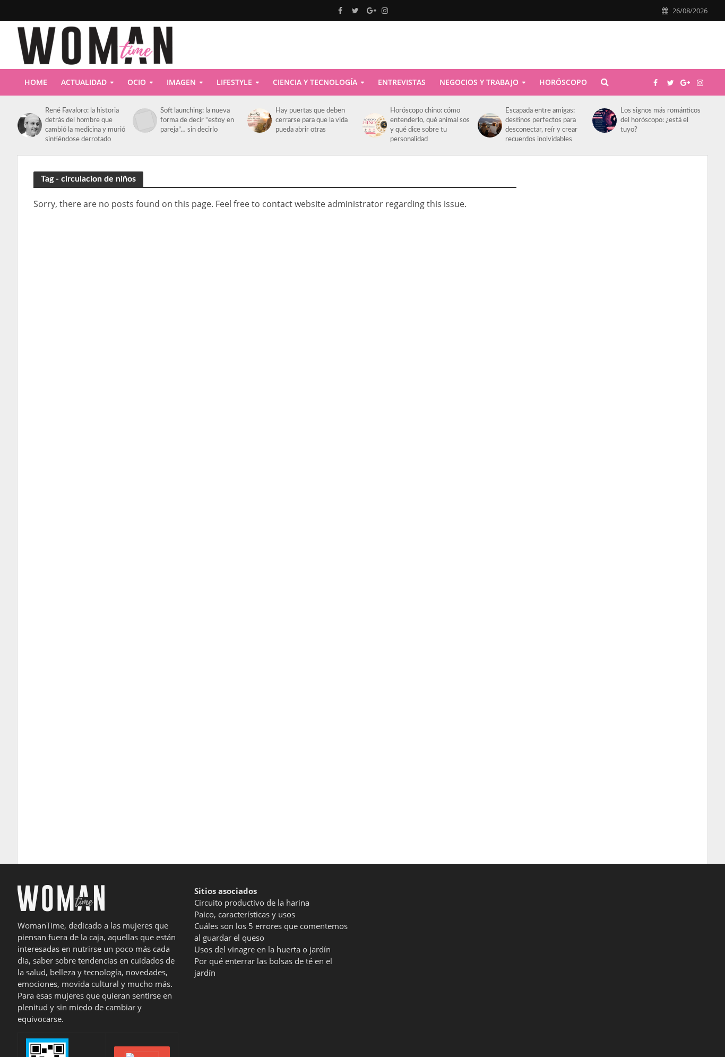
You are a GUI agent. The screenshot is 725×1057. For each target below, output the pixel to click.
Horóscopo (563, 82)
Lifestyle (234, 82)
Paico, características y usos (244, 914)
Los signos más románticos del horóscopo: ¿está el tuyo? (660, 120)
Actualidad (84, 82)
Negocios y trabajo (479, 82)
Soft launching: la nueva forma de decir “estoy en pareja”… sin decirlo (197, 120)
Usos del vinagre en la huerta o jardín (262, 949)
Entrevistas (402, 82)
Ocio (136, 82)
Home (35, 82)
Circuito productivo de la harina (251, 902)
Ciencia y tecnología (315, 82)
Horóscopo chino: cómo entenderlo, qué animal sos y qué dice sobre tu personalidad (430, 125)
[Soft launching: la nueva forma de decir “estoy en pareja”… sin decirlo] (144, 120)
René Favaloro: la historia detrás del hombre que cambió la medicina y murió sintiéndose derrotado (85, 125)
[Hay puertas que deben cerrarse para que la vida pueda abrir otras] (258, 120)
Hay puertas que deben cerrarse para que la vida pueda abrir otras (311, 120)
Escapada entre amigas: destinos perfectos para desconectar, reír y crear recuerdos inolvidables (541, 125)
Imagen (181, 82)
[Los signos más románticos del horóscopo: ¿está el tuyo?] (603, 120)
